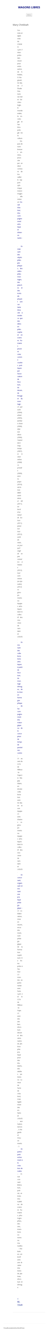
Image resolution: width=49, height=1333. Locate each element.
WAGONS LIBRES (29, 7)
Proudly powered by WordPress (14, 1328)
